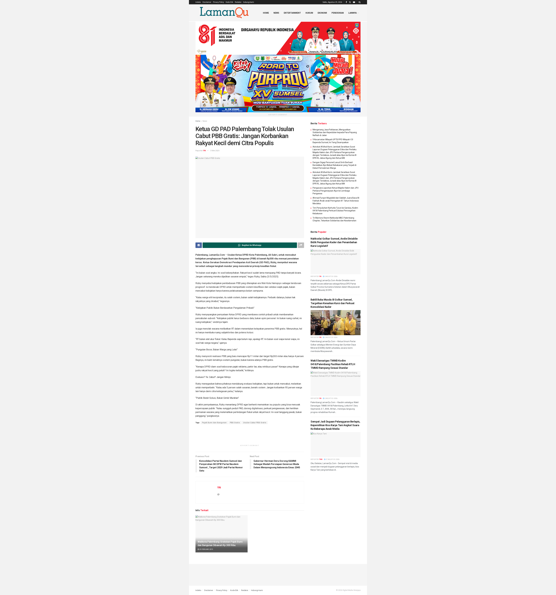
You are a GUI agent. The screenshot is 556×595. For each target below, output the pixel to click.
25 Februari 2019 (206, 549)
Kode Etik (229, 2)
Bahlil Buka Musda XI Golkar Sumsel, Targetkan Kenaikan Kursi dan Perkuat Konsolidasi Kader (332, 303)
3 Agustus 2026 (330, 276)
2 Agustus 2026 (330, 337)
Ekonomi (322, 13)
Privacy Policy (218, 2)
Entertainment (292, 13)
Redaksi (238, 2)
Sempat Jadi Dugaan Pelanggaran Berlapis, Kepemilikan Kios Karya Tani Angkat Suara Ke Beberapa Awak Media (335, 425)
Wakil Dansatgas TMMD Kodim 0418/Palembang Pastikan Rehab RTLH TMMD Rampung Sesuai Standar (333, 364)
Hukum (309, 13)
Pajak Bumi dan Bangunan (214, 423)
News (276, 13)
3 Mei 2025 (214, 150)
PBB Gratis (235, 423)
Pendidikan (338, 13)
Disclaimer (207, 2)
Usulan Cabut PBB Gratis (254, 423)
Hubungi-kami (248, 2)
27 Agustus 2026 (332, 459)
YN (204, 150)
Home (266, 13)
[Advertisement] (249, 435)
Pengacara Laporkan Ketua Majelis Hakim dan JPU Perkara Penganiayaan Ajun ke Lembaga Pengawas (336, 191)
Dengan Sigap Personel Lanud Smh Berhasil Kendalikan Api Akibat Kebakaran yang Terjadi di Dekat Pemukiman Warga (334, 165)
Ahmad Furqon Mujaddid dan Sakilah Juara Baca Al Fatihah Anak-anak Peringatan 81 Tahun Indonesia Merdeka (336, 201)
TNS (320, 459)
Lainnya (352, 13)
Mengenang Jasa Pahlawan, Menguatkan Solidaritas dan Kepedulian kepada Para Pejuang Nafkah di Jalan (335, 132)
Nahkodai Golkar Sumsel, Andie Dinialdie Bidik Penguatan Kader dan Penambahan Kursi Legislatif (334, 242)
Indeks (198, 2)
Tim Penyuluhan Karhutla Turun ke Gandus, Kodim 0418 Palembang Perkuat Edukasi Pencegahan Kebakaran (335, 211)
